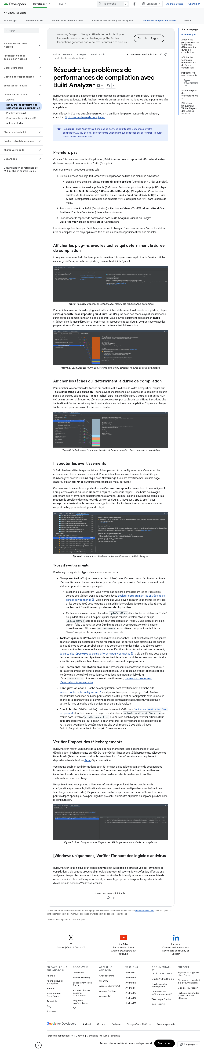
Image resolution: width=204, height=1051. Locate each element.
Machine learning (82, 977)
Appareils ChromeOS (109, 985)
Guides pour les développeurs (159, 985)
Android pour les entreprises (55, 982)
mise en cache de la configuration (79, 692)
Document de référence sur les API (162, 993)
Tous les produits (166, 1024)
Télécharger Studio (161, 999)
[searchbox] (21, 30)
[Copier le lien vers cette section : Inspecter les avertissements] (109, 464)
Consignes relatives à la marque (103, 1035)
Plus (61, 3)
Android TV (104, 996)
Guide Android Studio (163, 978)
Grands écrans (106, 975)
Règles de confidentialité (80, 1002)
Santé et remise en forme (82, 984)
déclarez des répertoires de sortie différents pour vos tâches (95, 653)
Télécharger (10, 20)
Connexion (194, 3)
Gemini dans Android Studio (68, 20)
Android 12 (130, 998)
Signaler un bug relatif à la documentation (189, 981)
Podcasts (51, 1011)
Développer (40, 3)
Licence (80, 1035)
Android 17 (130, 972)
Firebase (116, 1024)
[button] (19, 45)
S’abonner (164, 1043)
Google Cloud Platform (139, 1024)
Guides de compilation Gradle (159, 20)
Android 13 (130, 992)
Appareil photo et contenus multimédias (81, 993)
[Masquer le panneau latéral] (38, 1045)
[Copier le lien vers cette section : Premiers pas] (80, 153)
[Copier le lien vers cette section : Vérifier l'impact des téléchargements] (125, 742)
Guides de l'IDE (34, 20)
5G (74, 1008)
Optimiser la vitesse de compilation (85, 117)
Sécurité (51, 988)
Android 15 (130, 982)
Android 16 (131, 977)
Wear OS (103, 980)
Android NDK (158, 1004)
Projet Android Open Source (54, 995)
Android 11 (130, 1003)
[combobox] (113, 4)
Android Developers (62, 54)
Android (51, 975)
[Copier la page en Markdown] (109, 85)
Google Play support (188, 987)
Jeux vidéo (78, 972)
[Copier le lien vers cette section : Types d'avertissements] (92, 566)
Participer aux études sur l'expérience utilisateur (188, 995)
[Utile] (161, 54)
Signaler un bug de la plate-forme (188, 973)
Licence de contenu (144, 910)
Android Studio (174, 3)
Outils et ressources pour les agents (113, 20)
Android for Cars (107, 991)
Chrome (101, 1024)
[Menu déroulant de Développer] (51, 4)
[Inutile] (165, 54)
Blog (49, 1006)
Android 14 (131, 987)
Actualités (52, 1001)
